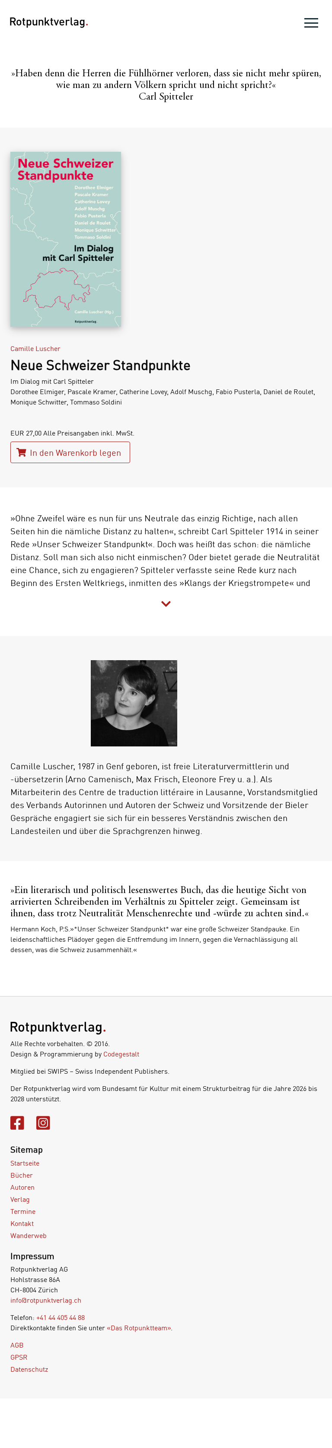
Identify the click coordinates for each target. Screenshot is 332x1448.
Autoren (22, 1187)
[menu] (311, 25)
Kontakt (22, 1223)
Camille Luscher (35, 348)
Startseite (24, 1163)
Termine (22, 1211)
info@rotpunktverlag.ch (45, 1300)
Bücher (21, 1175)
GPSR (19, 1357)
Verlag (20, 1199)
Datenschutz (29, 1369)
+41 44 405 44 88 (60, 1317)
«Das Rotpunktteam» (139, 1327)
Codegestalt (121, 1054)
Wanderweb (28, 1235)
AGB (17, 1345)
